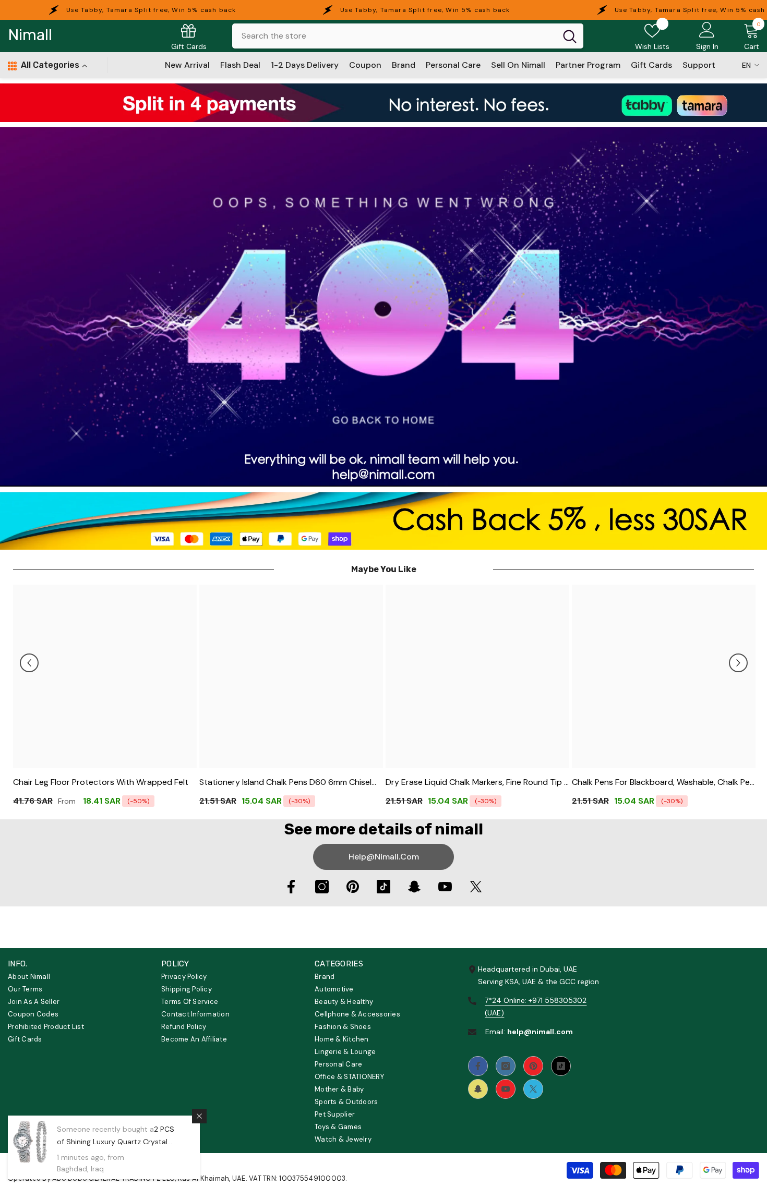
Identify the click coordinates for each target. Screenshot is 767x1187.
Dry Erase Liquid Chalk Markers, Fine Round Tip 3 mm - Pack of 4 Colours (477, 783)
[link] (383, 102)
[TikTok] (383, 886)
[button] (29, 662)
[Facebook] (291, 886)
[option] (105, 699)
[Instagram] (321, 886)
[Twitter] (475, 886)
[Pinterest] (352, 886)
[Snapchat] (414, 886)
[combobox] (394, 36)
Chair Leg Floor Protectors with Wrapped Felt (100, 782)
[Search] (407, 36)
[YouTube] (445, 886)
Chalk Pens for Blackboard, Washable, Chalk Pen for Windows (663, 783)
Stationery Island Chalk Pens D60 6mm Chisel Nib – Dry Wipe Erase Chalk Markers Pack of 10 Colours (287, 783)
